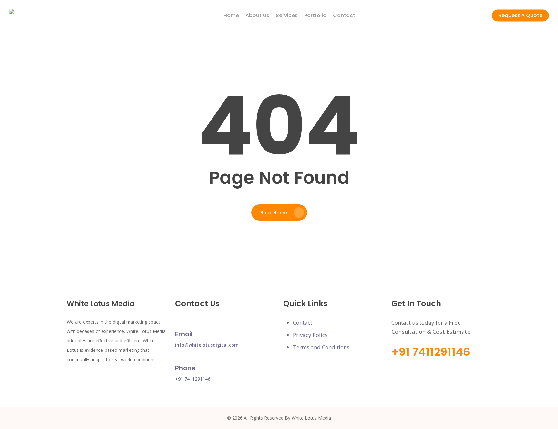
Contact (302, 322)
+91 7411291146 (192, 379)
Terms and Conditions (321, 347)
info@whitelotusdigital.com (207, 345)
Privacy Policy (310, 335)
